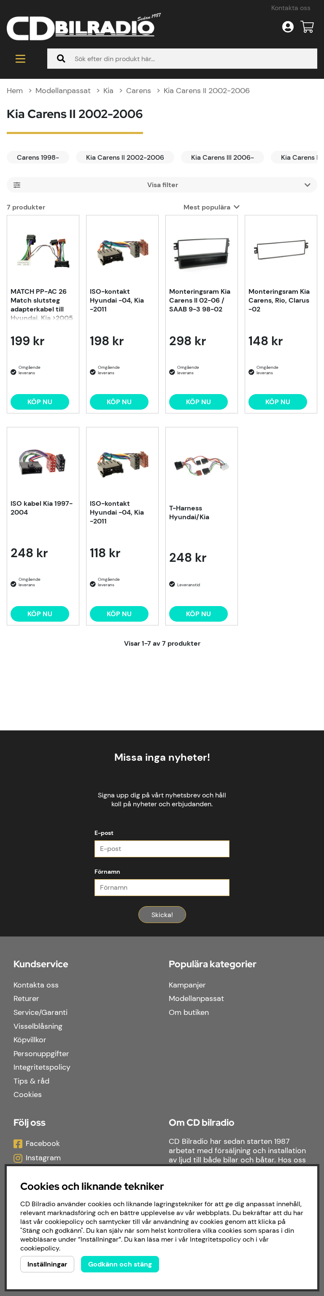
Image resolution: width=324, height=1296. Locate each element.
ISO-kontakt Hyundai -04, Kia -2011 (117, 300)
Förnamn (107, 871)
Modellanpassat (63, 91)
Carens (138, 91)
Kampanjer (187, 985)
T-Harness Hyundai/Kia (189, 512)
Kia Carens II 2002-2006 (207, 91)
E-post (103, 833)
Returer (26, 998)
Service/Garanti (41, 1012)
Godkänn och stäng (120, 1264)
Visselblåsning (38, 1026)
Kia (108, 91)
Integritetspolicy (42, 1067)
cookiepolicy (39, 1248)
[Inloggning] (288, 27)
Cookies (28, 1094)
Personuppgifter (41, 1053)
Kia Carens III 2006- (222, 157)
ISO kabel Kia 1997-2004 (42, 508)
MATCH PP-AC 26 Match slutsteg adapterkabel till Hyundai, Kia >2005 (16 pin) (42, 304)
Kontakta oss (290, 7)
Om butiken (189, 1012)
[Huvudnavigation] (20, 58)
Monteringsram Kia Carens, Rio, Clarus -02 (279, 300)
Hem (15, 91)
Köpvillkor (30, 1039)
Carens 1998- (38, 157)
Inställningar (47, 1264)
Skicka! (162, 914)
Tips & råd (31, 1081)
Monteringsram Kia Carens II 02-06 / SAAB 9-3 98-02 (199, 300)
